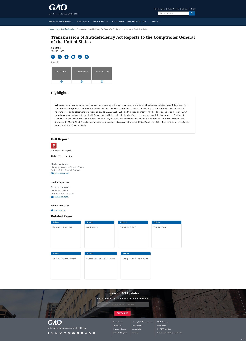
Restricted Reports (120, 333)
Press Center (173, 9)
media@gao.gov (61, 197)
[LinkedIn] (67, 57)
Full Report (61, 71)
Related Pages (81, 71)
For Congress (159, 9)
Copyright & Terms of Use (142, 322)
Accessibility (137, 329)
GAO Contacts (102, 71)
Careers (185, 9)
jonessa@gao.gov (62, 173)
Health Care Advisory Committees (169, 333)
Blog (193, 9)
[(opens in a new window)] (48, 333)
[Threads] (81, 57)
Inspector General (119, 329)
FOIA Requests (162, 322)
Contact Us (59, 210)
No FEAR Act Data (164, 329)
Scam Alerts (161, 325)
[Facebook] (54, 57)
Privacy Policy (137, 325)
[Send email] (88, 57)
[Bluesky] (74, 57)
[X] (61, 57)
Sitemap (135, 333)
